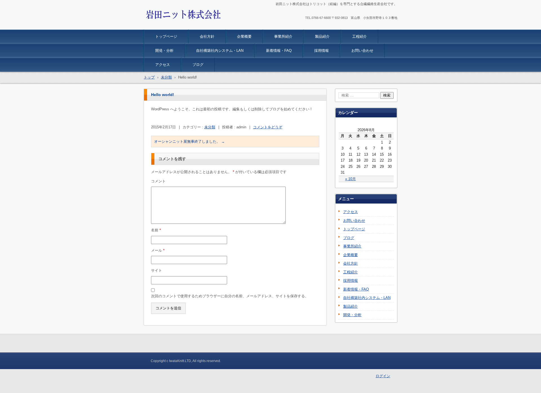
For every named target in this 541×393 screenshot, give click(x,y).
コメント (158, 181)
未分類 (209, 127)
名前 (156, 230)
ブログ (197, 64)
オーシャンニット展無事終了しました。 (189, 141)
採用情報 (321, 50)
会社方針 (207, 36)
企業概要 (244, 36)
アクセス (162, 64)
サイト (156, 270)
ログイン (383, 376)
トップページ (166, 36)
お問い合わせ (362, 50)
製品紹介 (322, 36)
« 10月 (350, 179)
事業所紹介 (283, 36)
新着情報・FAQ (279, 50)
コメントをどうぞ (267, 127)
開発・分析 (164, 50)
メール (158, 250)
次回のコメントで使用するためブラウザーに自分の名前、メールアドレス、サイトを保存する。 (230, 296)
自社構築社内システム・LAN (219, 50)
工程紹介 (359, 36)
